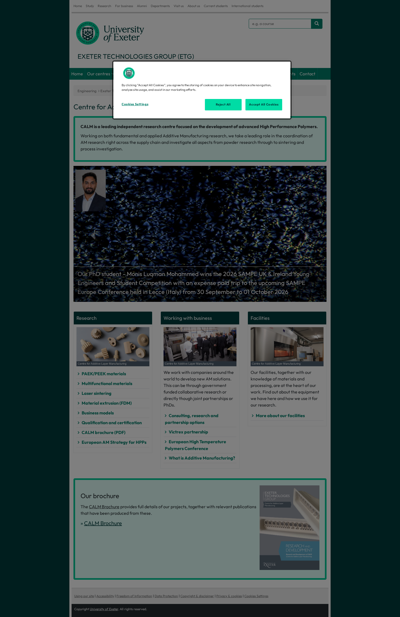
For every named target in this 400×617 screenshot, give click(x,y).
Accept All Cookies (263, 104)
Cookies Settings (135, 104)
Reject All (223, 104)
